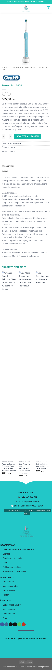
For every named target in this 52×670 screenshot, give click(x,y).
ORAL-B (13, 147)
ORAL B (12, 151)
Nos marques (9, 609)
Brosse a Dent (15, 143)
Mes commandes (10, 586)
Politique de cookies (12, 567)
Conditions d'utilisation (13, 558)
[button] (3, 8)
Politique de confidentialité (14, 571)
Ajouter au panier (28, 136)
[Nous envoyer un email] (15, 624)
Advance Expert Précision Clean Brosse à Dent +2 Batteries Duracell (9, 467)
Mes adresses (9, 590)
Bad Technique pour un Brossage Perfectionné (43, 466)
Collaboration (9, 614)
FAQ (5, 563)
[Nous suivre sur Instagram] (6, 624)
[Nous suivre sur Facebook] (2, 624)
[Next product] (4, 94)
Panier (6, 595)
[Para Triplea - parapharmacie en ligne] (26, 8)
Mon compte (8, 581)
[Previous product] (9, 94)
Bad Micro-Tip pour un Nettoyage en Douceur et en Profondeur (24, 468)
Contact (6, 554)
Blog (5, 618)
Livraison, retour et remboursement (18, 549)
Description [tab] (8, 166)
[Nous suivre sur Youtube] (23, 624)
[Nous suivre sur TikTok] (11, 624)
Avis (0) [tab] (5, 171)
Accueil (5, 68)
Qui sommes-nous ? (12, 605)
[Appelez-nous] (19, 624)
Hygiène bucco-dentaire (24, 68)
